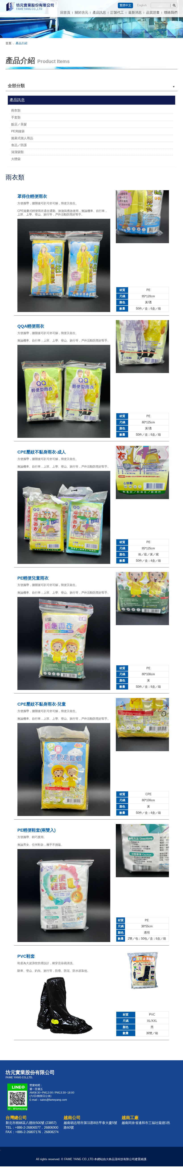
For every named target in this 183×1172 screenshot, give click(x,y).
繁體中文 (125, 5)
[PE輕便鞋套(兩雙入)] (63, 941)
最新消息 (135, 12)
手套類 (16, 117)
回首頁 (65, 12)
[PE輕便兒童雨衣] (63, 689)
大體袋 (16, 159)
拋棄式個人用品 (22, 138)
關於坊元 (81, 12)
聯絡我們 (170, 12)
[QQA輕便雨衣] (63, 437)
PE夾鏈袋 (18, 131)
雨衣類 (16, 110)
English (142, 5)
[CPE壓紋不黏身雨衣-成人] (63, 563)
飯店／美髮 (19, 124)
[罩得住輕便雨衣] (63, 311)
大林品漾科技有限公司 (120, 1159)
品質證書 (153, 12)
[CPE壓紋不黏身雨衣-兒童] (63, 815)
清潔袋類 (17, 152)
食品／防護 (19, 145)
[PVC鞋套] (63, 1036)
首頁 (8, 43)
